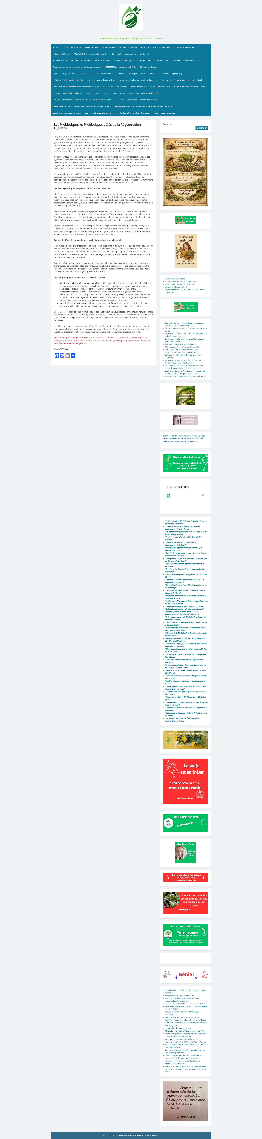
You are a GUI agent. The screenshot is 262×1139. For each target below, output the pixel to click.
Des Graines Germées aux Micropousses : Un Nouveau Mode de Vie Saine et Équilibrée (183, 351)
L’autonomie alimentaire (160, 86)
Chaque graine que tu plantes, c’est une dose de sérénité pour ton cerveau (144, 106)
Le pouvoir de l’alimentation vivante (131, 86)
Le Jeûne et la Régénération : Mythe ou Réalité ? (185, 606)
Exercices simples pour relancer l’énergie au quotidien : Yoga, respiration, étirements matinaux (185, 1018)
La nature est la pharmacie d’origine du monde (138, 80)
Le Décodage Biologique (123, 60)
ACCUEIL (56, 47)
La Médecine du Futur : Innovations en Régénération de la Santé (181, 543)
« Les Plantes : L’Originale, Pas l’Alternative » (132, 113)
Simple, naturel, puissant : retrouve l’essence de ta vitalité (76, 86)
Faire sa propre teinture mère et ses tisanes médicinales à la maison (182, 1062)
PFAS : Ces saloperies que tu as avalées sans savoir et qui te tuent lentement (83, 100)
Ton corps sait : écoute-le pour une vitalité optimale (182, 80)
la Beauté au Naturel (61, 54)
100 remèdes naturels (185, 47)
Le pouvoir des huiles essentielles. (186, 60)
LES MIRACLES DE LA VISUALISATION (68, 80)
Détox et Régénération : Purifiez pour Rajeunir (184, 609)
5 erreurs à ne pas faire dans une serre (189, 86)
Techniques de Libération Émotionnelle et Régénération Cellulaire (182, 719)
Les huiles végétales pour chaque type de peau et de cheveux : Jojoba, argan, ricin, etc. (186, 1035)
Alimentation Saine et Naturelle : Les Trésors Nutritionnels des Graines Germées (183, 361)
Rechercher (167, 124)
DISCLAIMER (108, 86)
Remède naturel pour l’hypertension (179, 995)
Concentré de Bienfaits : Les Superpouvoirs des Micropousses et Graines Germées (184, 324)
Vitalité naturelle (91, 47)
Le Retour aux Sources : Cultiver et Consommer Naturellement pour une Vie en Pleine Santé (184, 367)
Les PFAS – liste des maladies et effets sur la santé (138, 100)
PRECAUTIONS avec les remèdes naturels (90, 54)
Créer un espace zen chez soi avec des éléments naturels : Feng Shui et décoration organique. (184, 1056)
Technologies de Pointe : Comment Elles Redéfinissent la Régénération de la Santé (182, 613)
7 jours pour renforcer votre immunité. (153, 60)
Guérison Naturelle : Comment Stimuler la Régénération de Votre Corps (182, 527)
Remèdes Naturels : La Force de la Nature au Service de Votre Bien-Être (81, 60)
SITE (112, 54)
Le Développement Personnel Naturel (133, 54)
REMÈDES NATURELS (72, 47)
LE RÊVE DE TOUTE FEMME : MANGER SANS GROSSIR (186, 1003)
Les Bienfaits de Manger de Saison (179, 1028)
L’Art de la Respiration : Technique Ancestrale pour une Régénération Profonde (185, 666)
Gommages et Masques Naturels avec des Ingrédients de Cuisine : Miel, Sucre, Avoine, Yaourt (185, 1040)
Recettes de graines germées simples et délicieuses (185, 376)
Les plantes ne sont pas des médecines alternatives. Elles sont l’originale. (82, 113)
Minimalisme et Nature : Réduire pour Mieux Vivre (185, 1031)
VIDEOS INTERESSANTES (162, 47)
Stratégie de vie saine (148, 67)
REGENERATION (108, 47)
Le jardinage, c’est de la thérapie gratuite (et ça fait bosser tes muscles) (81, 106)
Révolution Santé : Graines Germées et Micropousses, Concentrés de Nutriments (182, 345)
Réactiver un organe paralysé (172, 73)
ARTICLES (145, 47)
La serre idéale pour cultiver (97, 93)
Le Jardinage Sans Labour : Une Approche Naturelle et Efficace (137, 93)
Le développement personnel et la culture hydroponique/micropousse (182, 999)
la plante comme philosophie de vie (101, 80)
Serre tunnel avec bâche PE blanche (67, 93)
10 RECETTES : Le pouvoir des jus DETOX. (120, 67)
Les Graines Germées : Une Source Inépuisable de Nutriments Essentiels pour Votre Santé (185, 372)
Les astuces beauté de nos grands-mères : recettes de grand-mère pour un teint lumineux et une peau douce (185, 1069)
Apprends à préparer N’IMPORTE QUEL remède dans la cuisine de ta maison (83, 73)
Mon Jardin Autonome (128, 47)
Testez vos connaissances (164, 113)
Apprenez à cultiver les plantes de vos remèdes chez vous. (76, 67)
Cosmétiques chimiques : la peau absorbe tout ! (137, 73)
